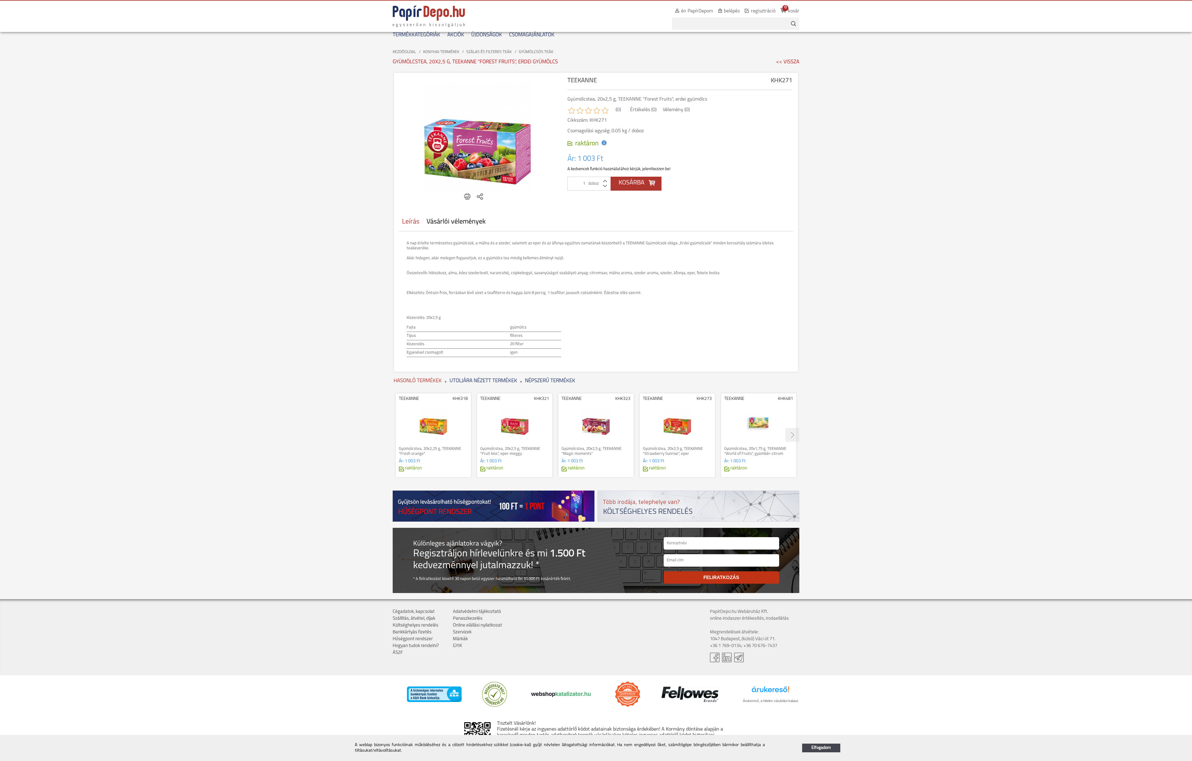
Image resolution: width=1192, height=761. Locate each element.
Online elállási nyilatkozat (477, 625)
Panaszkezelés (467, 618)
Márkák (460, 639)
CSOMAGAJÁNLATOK (531, 35)
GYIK (457, 646)
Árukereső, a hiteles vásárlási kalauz (770, 701)
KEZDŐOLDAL (404, 52)
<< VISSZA (787, 62)
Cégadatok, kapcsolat (414, 611)
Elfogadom (821, 747)
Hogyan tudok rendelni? (416, 646)
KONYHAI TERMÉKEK (441, 52)
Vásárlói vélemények (456, 221)
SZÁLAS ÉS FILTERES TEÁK (489, 52)
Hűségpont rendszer (413, 639)
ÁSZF (398, 652)
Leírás (410, 221)
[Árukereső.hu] (494, 706)
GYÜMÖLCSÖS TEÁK (536, 52)
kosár (793, 11)
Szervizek (462, 632)
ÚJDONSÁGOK (486, 35)
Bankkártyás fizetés (412, 632)
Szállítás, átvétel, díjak (414, 618)
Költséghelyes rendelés (415, 625)
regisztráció (763, 11)
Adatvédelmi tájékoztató (477, 611)
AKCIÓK (455, 35)
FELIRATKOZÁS (721, 577)
